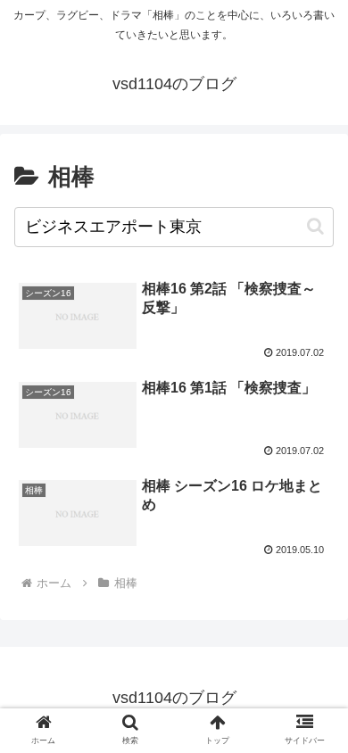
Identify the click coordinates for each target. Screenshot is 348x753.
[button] (315, 226)
